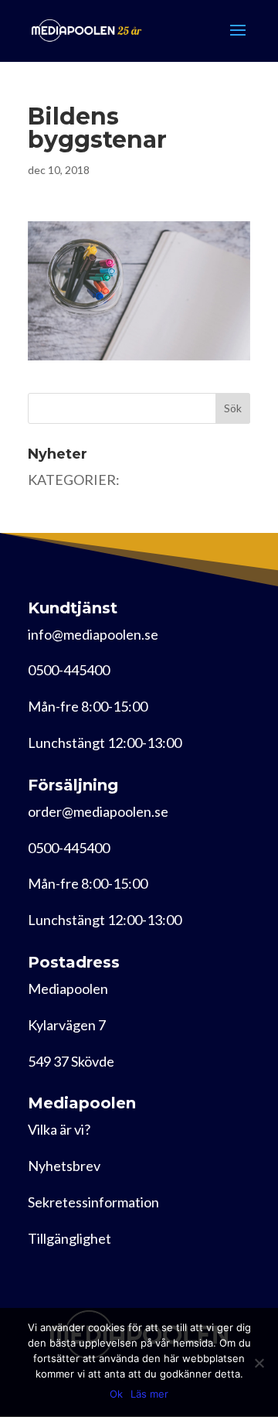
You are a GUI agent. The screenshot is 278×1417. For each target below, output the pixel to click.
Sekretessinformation (93, 1201)
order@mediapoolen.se (98, 811)
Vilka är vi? (59, 1129)
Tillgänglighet (69, 1238)
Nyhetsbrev (64, 1165)
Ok (116, 1394)
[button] (139, 290)
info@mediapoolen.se (93, 634)
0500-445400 (69, 669)
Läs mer (149, 1394)
